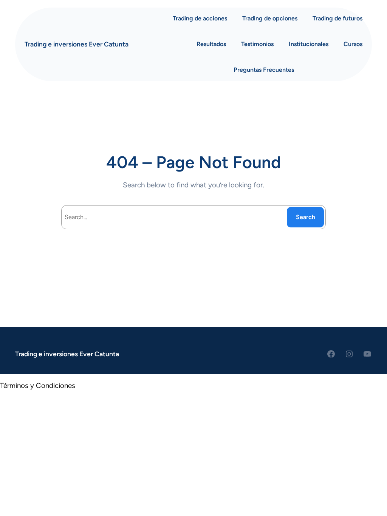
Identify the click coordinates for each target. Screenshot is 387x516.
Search (305, 217)
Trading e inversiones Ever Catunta (76, 44)
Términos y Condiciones (37, 385)
